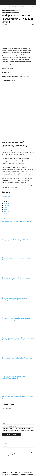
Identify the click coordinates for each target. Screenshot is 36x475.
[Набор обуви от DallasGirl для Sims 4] (11, 236)
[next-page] (2, 401)
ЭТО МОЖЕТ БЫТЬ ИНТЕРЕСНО (11, 221)
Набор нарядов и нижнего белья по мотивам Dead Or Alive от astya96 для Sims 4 (18, 339)
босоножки (7, 203)
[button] (3, 2)
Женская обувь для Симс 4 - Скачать (10, 12)
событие (6, 213)
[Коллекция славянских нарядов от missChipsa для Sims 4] (11, 294)
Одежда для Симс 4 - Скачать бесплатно (17, 6)
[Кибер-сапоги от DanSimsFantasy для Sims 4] (11, 393)
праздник (6, 211)
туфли (5, 218)
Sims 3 (5, 446)
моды (5, 207)
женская (6, 205)
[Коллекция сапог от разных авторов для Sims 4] (11, 255)
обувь (5, 209)
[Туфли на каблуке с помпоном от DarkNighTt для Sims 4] (11, 373)
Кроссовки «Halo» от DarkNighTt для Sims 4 (17, 358)
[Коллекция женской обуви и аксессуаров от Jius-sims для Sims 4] (11, 275)
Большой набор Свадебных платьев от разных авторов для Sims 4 (16, 319)
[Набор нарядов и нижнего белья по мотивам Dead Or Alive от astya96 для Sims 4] (11, 335)
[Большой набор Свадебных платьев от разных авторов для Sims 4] (11, 315)
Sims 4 (5, 443)
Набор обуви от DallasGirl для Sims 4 (15, 240)
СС (4, 216)
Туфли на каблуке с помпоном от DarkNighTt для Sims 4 (14, 377)
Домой (3, 6)
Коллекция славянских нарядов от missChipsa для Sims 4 (14, 299)
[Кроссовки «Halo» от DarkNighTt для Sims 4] (11, 355)
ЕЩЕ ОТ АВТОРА (26, 221)
